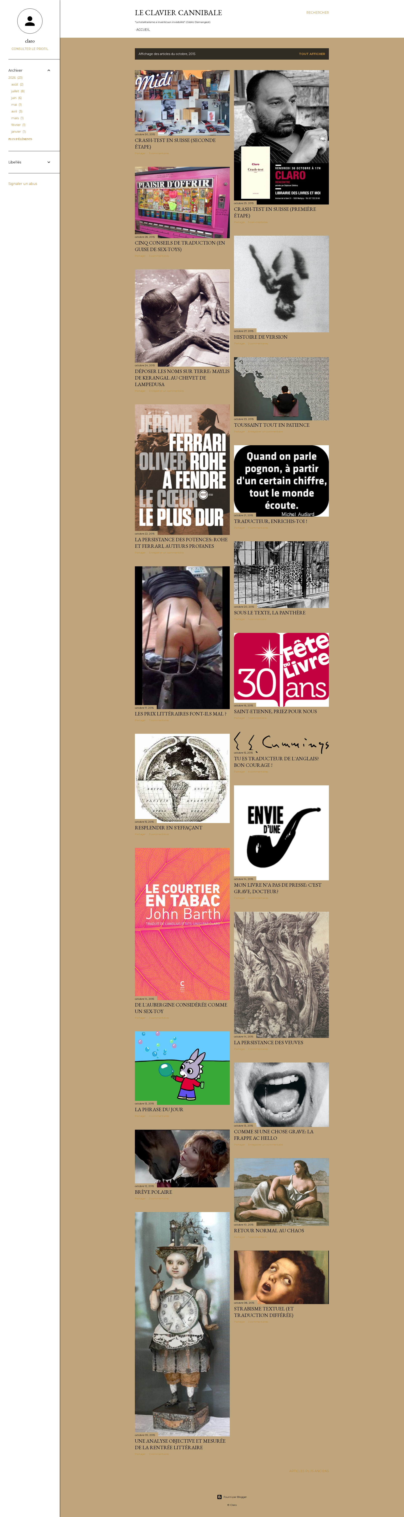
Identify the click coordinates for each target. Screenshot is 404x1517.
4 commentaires (258, 898)
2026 (15, 78)
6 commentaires (258, 771)
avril (16, 111)
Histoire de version (261, 337)
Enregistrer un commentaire (166, 390)
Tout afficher (312, 54)
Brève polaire (153, 1192)
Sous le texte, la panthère (270, 612)
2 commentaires (258, 343)
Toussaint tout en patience (272, 425)
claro (30, 40)
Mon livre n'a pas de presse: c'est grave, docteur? (278, 888)
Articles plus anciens (309, 1471)
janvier (18, 132)
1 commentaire (257, 619)
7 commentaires (258, 527)
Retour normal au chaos (269, 1230)
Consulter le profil (30, 49)
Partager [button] (140, 153)
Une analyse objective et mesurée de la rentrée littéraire (180, 1444)
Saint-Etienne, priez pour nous (275, 711)
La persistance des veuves (268, 1042)
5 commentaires (258, 222)
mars (17, 118)
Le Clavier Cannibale (178, 12)
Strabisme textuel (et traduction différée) (264, 1311)
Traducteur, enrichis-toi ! (270, 521)
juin (16, 98)
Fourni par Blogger (235, 1496)
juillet (17, 91)
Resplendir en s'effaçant (168, 827)
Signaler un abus (22, 184)
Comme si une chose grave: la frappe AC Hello (274, 1134)
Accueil (143, 30)
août (17, 84)
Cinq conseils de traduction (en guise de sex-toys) (180, 246)
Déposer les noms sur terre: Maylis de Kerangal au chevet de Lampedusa (182, 378)
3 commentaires (159, 153)
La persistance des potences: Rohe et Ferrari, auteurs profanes (181, 542)
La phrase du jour (159, 1109)
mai (16, 105)
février (18, 125)
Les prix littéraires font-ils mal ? (181, 713)
